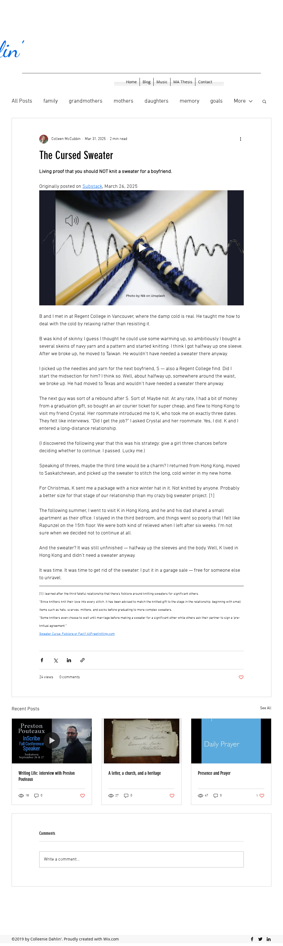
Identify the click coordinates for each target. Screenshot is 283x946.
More (240, 101)
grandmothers (86, 101)
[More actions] (240, 139)
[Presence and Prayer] (231, 741)
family (50, 101)
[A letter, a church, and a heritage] (142, 741)
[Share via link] (82, 660)
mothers (123, 101)
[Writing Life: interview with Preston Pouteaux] (52, 741)
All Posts (22, 101)
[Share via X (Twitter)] (55, 660)
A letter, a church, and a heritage (134, 773)
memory (189, 101)
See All (265, 708)
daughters (157, 101)
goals (216, 101)
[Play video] (141, 247)
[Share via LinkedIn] (69, 660)
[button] (264, 101)
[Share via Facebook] (41, 660)
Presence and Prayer (214, 773)
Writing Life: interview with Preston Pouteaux (47, 776)
